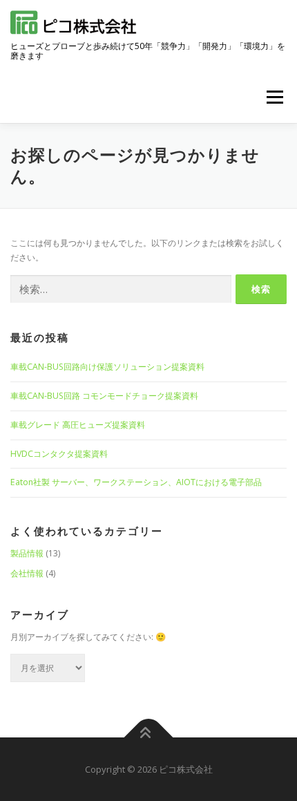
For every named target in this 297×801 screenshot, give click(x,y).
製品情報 (27, 553)
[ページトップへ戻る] (148, 737)
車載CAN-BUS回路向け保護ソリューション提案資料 (107, 367)
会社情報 (27, 573)
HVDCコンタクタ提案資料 (59, 454)
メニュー (274, 97)
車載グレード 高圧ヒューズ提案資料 (77, 425)
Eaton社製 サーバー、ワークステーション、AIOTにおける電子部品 (136, 482)
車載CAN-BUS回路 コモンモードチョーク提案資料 (104, 396)
